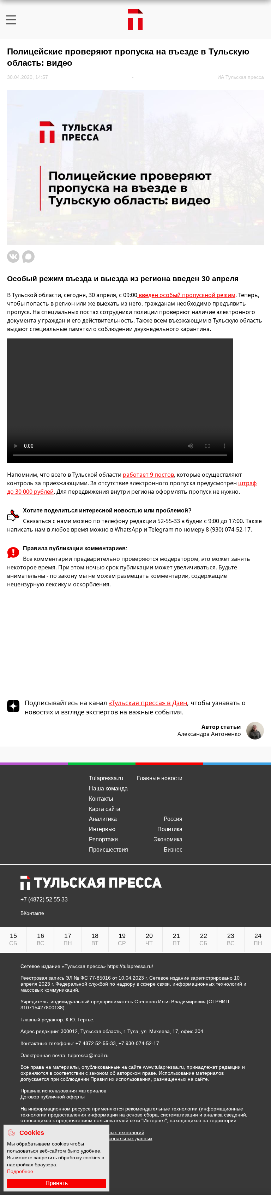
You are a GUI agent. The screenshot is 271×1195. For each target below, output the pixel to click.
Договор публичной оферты (52, 1097)
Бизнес (173, 850)
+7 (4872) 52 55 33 (44, 900)
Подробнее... (22, 1171)
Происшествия (108, 850)
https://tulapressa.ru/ (130, 966)
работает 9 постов (148, 474)
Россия (173, 819)
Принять (57, 1183)
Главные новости (159, 778)
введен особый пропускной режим (186, 295)
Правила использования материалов (63, 1091)
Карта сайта (104, 809)
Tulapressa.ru (106, 778)
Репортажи (103, 839)
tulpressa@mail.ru (88, 1055)
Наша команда (108, 788)
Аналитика (103, 819)
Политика (169, 829)
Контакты (101, 799)
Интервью (102, 829)
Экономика (167, 839)
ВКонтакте (32, 913)
